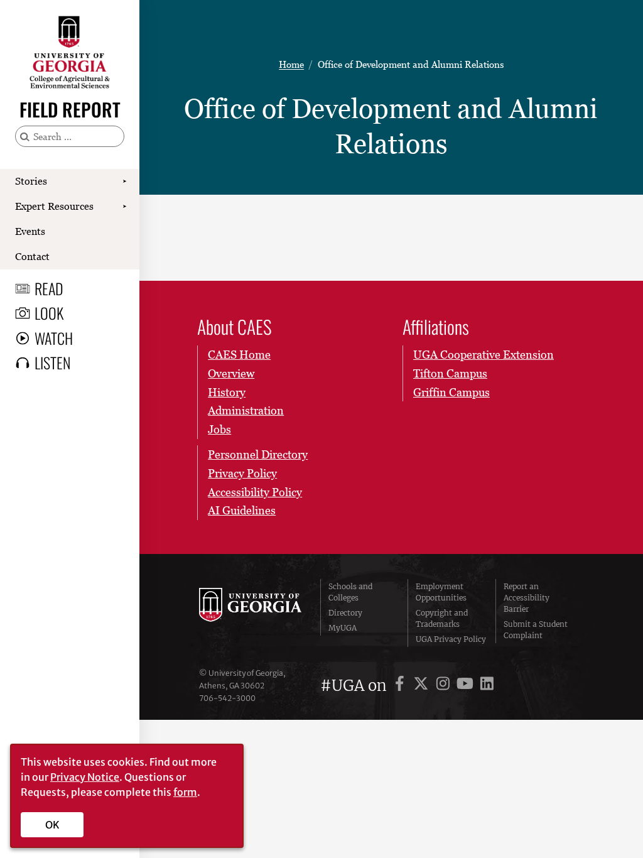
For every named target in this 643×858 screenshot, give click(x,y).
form (185, 792)
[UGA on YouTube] (467, 685)
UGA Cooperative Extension (483, 354)
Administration (246, 410)
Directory (345, 612)
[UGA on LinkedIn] (487, 685)
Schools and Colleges (350, 592)
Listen (52, 362)
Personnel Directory (258, 454)
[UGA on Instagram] (445, 685)
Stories (31, 181)
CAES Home (239, 354)
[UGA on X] (423, 685)
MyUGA (342, 628)
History (227, 392)
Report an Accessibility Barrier (526, 598)
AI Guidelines (242, 510)
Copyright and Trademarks (442, 618)
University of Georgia (250, 613)
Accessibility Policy (255, 492)
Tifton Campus (450, 373)
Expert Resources (54, 206)
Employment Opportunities (441, 592)
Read (49, 288)
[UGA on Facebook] (402, 685)
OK (52, 824)
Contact (32, 256)
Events (30, 231)
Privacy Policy (242, 473)
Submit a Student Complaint (536, 629)
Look (49, 312)
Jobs (219, 429)
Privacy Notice (84, 777)
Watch (54, 338)
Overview (231, 373)
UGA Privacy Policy (451, 639)
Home (291, 64)
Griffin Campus (451, 392)
